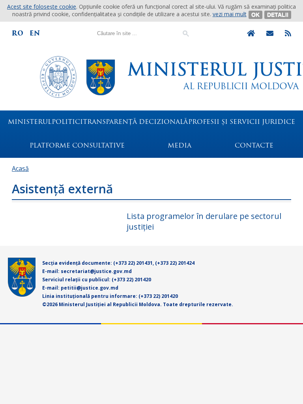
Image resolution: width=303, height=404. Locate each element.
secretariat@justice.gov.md (96, 271)
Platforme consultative (77, 146)
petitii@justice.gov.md (89, 287)
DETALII (277, 14)
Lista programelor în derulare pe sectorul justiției (204, 221)
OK (255, 14)
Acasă (20, 168)
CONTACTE (254, 146)
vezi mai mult (230, 14)
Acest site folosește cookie (41, 6)
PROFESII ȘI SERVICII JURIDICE (241, 122)
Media (179, 146)
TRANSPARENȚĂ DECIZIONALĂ (135, 122)
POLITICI (67, 122)
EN (35, 33)
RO (17, 33)
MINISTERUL (29, 122)
